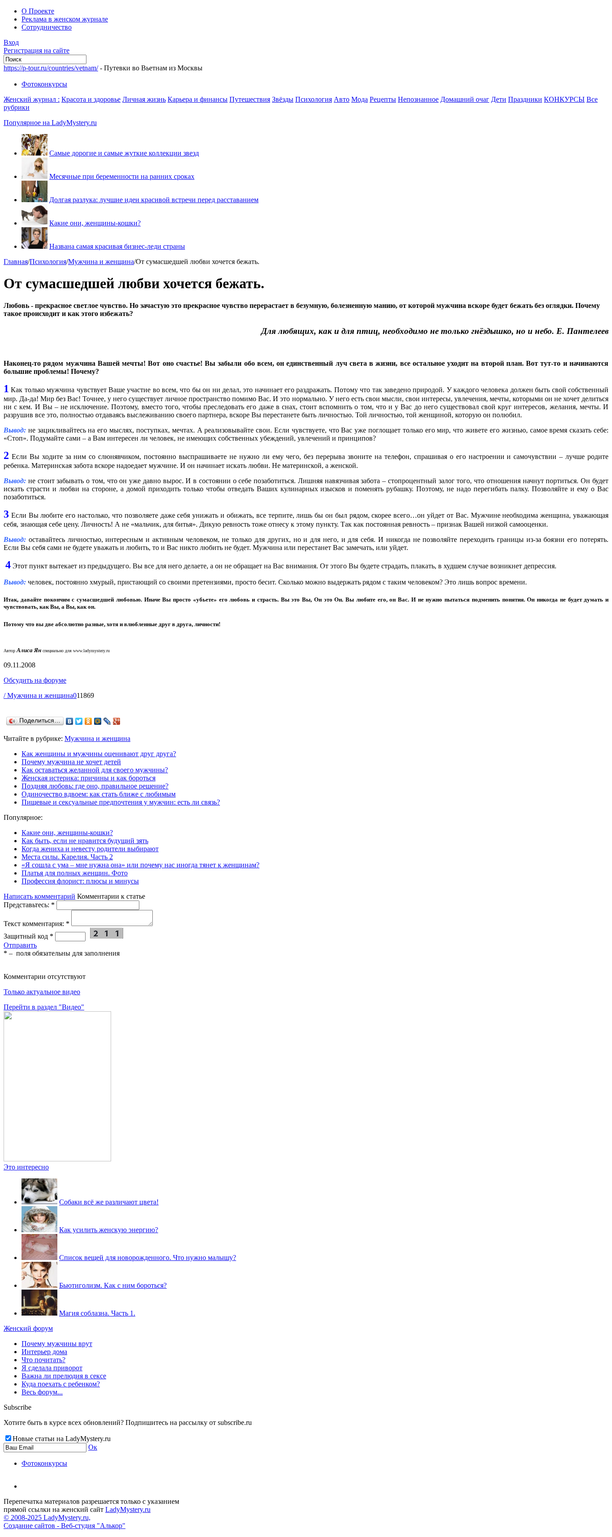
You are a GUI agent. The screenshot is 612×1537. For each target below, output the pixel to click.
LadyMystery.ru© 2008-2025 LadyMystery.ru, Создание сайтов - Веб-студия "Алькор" (77, 1517)
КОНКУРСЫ (564, 99)
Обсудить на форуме (35, 680)
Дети (498, 99)
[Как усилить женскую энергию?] (39, 1230)
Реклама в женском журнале (65, 19)
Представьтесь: (29, 905)
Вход (11, 42)
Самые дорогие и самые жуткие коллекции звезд (124, 153)
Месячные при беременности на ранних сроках (121, 176)
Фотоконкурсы (44, 84)
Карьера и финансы (198, 99)
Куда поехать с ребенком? (61, 1384)
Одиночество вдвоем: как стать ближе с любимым (99, 794)
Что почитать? (43, 1360)
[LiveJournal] (107, 721)
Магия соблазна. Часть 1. (97, 1313)
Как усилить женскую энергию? (108, 1230)
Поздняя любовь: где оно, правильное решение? (95, 786)
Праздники (525, 99)
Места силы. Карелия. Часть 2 (67, 857)
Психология (313, 99)
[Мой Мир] (98, 721)
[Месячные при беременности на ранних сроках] (34, 176)
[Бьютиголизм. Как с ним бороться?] (39, 1285)
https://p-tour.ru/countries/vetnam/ (51, 68)
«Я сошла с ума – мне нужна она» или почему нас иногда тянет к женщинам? (140, 865)
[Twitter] (79, 721)
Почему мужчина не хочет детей (71, 762)
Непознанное (418, 99)
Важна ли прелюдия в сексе (64, 1376)
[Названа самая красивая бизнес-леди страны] (34, 246)
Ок (92, 1447)
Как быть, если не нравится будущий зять (85, 840)
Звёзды (282, 99)
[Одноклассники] (88, 721)
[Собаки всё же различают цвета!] (39, 1202)
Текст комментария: (36, 923)
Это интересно (26, 1167)
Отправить (20, 945)
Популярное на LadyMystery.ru (50, 122)
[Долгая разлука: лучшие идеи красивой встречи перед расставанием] (34, 199)
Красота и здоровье (91, 99)
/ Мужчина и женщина (38, 695)
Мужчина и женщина (101, 261)
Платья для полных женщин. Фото (75, 873)
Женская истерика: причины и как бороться (88, 778)
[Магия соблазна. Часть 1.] (39, 1313)
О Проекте (38, 11)
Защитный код (28, 936)
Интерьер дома (44, 1351)
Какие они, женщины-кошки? (95, 223)
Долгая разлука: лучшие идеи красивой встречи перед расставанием (154, 199)
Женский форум (28, 1328)
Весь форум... (42, 1392)
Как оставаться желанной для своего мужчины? (95, 770)
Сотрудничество (47, 27)
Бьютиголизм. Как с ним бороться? (113, 1285)
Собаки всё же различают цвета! (109, 1202)
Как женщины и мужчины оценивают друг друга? (99, 754)
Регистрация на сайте (36, 50)
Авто (341, 99)
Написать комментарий (39, 896)
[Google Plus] (116, 721)
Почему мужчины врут (57, 1343)
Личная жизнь (144, 99)
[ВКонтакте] (69, 721)
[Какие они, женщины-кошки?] (34, 223)
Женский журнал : (32, 99)
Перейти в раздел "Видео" (44, 1007)
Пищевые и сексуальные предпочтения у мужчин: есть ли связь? (121, 802)
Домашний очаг (464, 99)
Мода (359, 99)
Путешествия (249, 99)
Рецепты (383, 99)
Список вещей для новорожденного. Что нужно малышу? (147, 1257)
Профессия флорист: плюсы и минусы (80, 881)
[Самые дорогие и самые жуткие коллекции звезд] (34, 153)
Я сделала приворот (52, 1368)
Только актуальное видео (42, 992)
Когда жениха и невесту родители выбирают (90, 849)
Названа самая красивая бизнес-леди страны (117, 246)
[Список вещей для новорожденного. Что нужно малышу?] (39, 1257)
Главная (16, 261)
